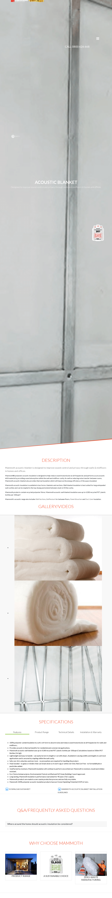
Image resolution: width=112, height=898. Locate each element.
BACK (17, 136)
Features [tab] (17, 732)
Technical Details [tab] (66, 732)
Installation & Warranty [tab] (91, 732)
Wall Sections (41, 499)
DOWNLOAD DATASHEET (19, 789)
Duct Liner (89, 499)
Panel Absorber (76, 499)
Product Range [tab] (42, 732)
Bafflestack (51, 499)
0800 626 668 (81, 46)
